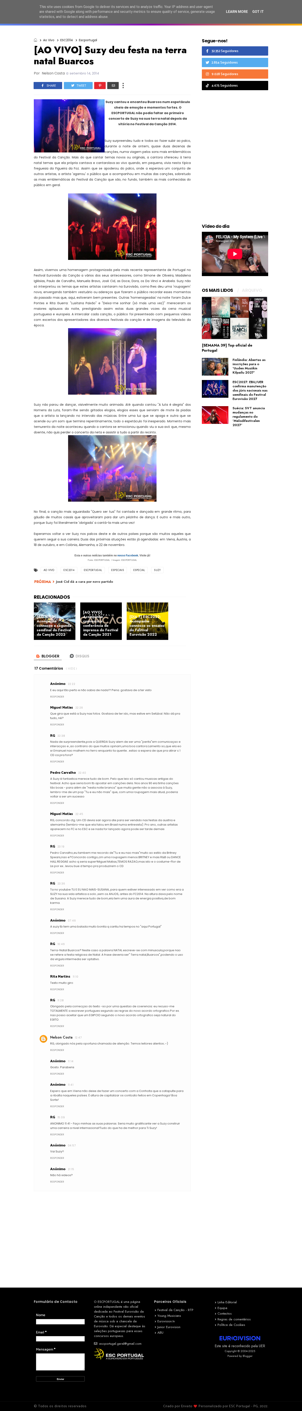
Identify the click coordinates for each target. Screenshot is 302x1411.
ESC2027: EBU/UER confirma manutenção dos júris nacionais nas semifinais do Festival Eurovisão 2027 (250, 390)
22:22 (71, 684)
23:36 (61, 883)
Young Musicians (169, 1315)
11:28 (60, 1000)
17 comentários (48, 668)
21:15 (71, 1169)
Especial (139, 570)
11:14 (70, 1061)
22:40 (82, 773)
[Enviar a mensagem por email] (113, 85)
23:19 (60, 846)
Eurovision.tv (166, 1321)
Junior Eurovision (168, 1327)
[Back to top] (291, 1400)
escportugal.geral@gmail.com (119, 1343)
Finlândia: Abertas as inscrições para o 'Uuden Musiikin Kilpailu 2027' (249, 366)
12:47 (78, 1037)
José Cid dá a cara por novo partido (84, 581)
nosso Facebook (127, 555)
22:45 (79, 814)
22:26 (79, 707)
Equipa (222, 1308)
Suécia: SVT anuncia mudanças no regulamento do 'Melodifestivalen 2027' (249, 416)
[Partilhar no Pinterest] (100, 85)
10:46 (61, 944)
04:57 (72, 1145)
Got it (258, 12)
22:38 (61, 736)
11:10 (75, 976)
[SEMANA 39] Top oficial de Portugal (227, 348)
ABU (160, 1332)
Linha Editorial (227, 1302)
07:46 (72, 920)
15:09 (61, 1117)
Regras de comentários (234, 1319)
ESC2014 (66, 40)
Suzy (157, 570)
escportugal (88, 40)
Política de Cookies (231, 1324)
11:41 (70, 1085)
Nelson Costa (61, 1037)
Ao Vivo (48, 40)
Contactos (225, 1313)
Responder (57, 696)
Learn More (237, 12)
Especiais (117, 570)
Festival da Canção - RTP (175, 1310)
